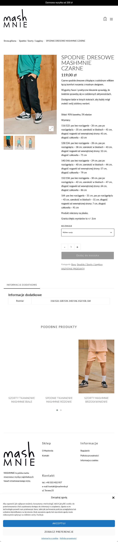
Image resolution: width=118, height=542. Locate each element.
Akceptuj (59, 523)
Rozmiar (66, 226)
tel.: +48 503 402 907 (52, 483)
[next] (60, 143)
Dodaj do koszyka (87, 255)
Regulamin (85, 451)
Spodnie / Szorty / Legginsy (31, 41)
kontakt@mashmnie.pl (58, 487)
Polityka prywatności (68, 538)
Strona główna (10, 41)
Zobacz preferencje (59, 532)
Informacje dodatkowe (22, 285)
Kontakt (45, 456)
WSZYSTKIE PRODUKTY (73, 269)
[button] (113, 497)
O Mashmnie (47, 451)
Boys (73, 264)
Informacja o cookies (49, 538)
